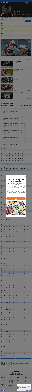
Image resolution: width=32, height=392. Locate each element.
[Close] (30, 384)
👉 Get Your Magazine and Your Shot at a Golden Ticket (16, 199)
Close (29, 390)
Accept (27, 390)
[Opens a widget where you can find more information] (3, 391)
